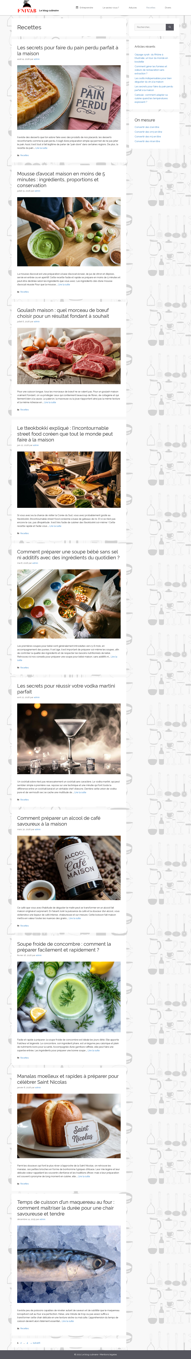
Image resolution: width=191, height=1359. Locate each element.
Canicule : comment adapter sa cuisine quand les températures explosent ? (151, 98)
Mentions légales (108, 1354)
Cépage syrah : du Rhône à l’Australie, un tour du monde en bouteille (151, 58)
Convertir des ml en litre (147, 141)
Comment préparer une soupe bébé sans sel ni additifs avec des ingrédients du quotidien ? (68, 554)
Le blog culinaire (49, 10)
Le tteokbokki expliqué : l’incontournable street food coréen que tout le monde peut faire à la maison (65, 434)
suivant (35, 1342)
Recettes (24, 155)
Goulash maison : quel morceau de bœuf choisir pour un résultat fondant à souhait (63, 313)
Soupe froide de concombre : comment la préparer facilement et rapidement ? (64, 947)
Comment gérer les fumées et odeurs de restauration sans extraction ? (151, 70)
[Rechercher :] (150, 27)
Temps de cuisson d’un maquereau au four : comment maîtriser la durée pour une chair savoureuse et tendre (65, 1208)
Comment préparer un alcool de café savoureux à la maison (58, 821)
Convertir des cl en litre (147, 127)
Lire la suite (41, 148)
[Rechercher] (170, 27)
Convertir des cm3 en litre (148, 131)
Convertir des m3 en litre (148, 136)
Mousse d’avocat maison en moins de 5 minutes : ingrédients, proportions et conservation (61, 179)
